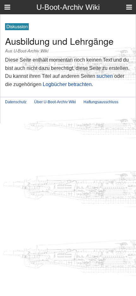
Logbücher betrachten (67, 84)
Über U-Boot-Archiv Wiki (55, 102)
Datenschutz (16, 102)
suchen (104, 76)
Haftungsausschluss (100, 102)
